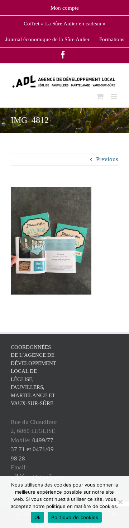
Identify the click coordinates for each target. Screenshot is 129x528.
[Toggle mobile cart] (100, 96)
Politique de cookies (74, 517)
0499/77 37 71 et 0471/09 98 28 (32, 449)
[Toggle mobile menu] (114, 96)
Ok (37, 517)
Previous (107, 159)
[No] (120, 501)
